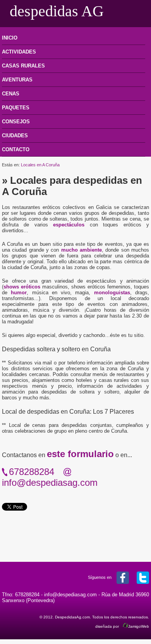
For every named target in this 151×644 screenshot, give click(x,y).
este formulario (80, 454)
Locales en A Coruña (40, 164)
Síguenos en (100, 577)
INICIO (9, 38)
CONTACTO (15, 149)
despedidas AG (57, 11)
